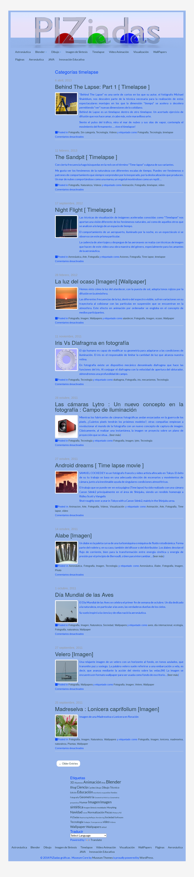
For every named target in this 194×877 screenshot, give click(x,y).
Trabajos (87, 822)
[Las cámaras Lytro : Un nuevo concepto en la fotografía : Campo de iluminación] (66, 426)
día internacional (163, 625)
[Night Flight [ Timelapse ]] (66, 226)
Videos (113, 132)
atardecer (128, 318)
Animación (128, 185)
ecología (178, 625)
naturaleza (73, 629)
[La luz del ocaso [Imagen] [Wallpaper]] (66, 298)
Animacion (75, 506)
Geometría (86, 797)
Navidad (76, 812)
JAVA (51, 59)
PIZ (120, 813)
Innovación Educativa (71, 59)
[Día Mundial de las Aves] (66, 611)
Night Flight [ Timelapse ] (85, 209)
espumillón (106, 793)
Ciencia (82, 787)
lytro (137, 440)
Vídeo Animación (119, 52)
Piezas (108, 812)
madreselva (176, 739)
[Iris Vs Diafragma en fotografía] (66, 359)
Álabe (157, 565)
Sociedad (108, 625)
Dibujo (55, 52)
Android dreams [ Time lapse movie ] (99, 465)
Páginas (19, 59)
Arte (84, 256)
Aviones (124, 256)
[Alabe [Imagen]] (66, 552)
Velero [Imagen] (74, 654)
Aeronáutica (36, 59)
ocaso (159, 318)
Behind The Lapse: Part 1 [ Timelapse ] (102, 86)
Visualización (141, 52)
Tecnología (102, 132)
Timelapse (98, 52)
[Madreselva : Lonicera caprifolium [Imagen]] (66, 726)
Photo (58, 570)
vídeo (161, 185)
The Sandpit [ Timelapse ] (86, 157)
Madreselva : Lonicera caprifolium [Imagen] (107, 709)
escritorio (97, 793)
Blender (40, 52)
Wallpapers (96, 318)
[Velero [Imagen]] (66, 671)
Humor (83, 802)
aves (150, 625)
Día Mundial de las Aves (84, 594)
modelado (101, 807)
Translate (96, 840)
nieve (85, 813)
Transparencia (96, 822)
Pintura (116, 813)
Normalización (96, 812)
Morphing (111, 807)
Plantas (72, 743)
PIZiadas (74, 817)
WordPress (146, 857)
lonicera (164, 739)
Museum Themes (102, 857)
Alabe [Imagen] (73, 535)
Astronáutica (23, 52)
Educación (85, 792)
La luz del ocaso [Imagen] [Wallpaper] (100, 281)
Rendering (100, 817)
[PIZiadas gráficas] (97, 29)
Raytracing (84, 817)
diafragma (118, 379)
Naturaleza (86, 185)
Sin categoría (88, 132)
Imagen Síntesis (90, 808)
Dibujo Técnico (110, 787)
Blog (73, 787)
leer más (115, 435)
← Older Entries (68, 763)
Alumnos (79, 782)
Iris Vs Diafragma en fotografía (92, 342)
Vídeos (113, 822)
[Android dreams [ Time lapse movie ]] (66, 482)
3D (72, 782)
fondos (114, 792)
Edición (73, 792)
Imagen (85, 318)
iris (139, 379)
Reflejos (92, 817)
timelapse (168, 132)
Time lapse (148, 256)
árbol (104, 827)
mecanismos (149, 379)
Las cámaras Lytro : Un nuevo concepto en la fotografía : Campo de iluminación (119, 406)
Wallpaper (168, 318)
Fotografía (74, 132)
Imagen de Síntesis (77, 52)
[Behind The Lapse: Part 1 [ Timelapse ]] (66, 103)
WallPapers (160, 52)
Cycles (91, 787)
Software (119, 817)
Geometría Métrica (102, 797)
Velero (138, 684)
